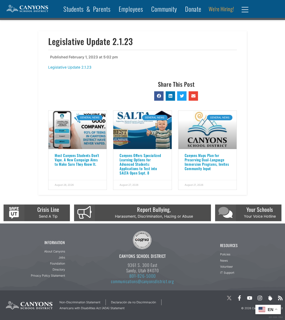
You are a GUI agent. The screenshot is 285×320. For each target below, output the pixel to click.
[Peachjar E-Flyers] (270, 298)
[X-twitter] (229, 298)
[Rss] (280, 298)
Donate (193, 9)
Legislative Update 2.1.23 (69, 67)
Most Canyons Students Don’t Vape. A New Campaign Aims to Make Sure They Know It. (77, 160)
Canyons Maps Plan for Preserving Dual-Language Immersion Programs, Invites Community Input (207, 162)
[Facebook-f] (239, 298)
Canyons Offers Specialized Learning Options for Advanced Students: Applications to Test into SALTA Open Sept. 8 (140, 164)
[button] (159, 96)
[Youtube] (249, 298)
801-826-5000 (142, 276)
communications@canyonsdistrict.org (142, 281)
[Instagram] (259, 298)
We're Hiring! (221, 9)
